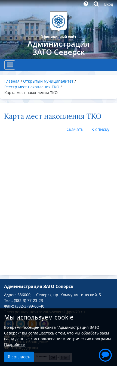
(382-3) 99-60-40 (29, 306)
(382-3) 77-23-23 (28, 300)
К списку (100, 129)
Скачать (74, 129)
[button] (105, 354)
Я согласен (19, 357)
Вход (108, 4)
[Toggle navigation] (9, 65)
